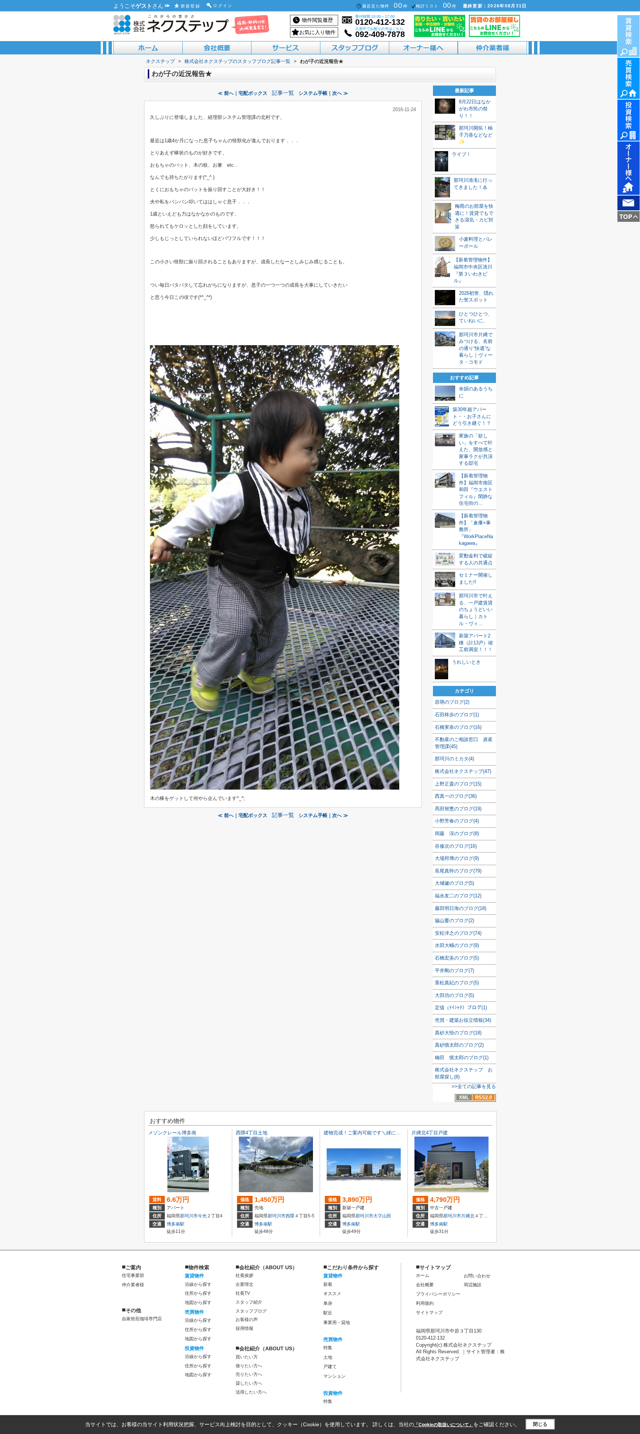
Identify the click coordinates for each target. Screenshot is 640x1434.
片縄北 (467, 1215)
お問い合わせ (477, 1275)
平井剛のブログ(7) (454, 970)
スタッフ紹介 (249, 1302)
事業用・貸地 (336, 1322)
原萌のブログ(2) (452, 702)
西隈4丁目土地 (251, 1132)
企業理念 (244, 1284)
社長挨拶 (244, 1275)
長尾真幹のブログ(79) (458, 871)
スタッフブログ (251, 1311)
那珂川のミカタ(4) (454, 758)
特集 (327, 1347)
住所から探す (198, 1293)
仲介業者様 (133, 1284)
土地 (327, 1357)
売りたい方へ (249, 1374)
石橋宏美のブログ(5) (457, 958)
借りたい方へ (249, 1365)
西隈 (290, 1215)
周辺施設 (472, 1284)
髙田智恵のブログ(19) (458, 808)
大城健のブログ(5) (454, 883)
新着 (327, 1284)
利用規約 (425, 1303)
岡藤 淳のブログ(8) (457, 833)
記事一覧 (283, 93)
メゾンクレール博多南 (172, 1132)
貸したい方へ (249, 1383)
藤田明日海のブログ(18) (460, 908)
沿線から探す (198, 1284)
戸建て (330, 1366)
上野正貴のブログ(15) (458, 784)
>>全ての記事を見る (473, 1086)
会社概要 (425, 1284)
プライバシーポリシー (438, 1294)
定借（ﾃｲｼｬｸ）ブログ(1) (461, 1007)
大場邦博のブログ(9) (457, 858)
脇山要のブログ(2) (454, 920)
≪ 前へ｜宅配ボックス (242, 93)
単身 (327, 1303)
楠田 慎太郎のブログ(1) (462, 1057)
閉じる (540, 1424)
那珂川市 (189, 1215)
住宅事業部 (133, 1275)
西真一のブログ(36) (456, 796)
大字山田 (382, 1215)
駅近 (327, 1312)
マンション (334, 1376)
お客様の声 (247, 1319)
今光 (202, 1215)
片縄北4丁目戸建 (429, 1132)
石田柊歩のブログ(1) (457, 714)
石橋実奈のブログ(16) (458, 727)
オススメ (332, 1293)
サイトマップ (429, 1312)
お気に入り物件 (317, 32)
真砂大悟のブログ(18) (458, 1033)
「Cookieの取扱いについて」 (443, 1424)
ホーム (422, 1275)
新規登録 (191, 6)
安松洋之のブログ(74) (458, 933)
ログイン (223, 5)
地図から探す (198, 1302)
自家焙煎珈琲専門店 (142, 1318)
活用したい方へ (251, 1392)
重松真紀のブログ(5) (457, 983)
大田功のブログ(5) (454, 995)
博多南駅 (175, 1224)
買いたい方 (247, 1357)
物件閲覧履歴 (317, 20)
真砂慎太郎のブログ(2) (459, 1045)
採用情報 (244, 1328)
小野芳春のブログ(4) (457, 821)
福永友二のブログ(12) (458, 895)
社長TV (243, 1293)
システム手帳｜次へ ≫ (323, 93)
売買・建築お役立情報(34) (463, 1020)
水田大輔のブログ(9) (457, 945)
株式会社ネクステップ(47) (463, 771)
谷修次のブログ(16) (456, 846)
